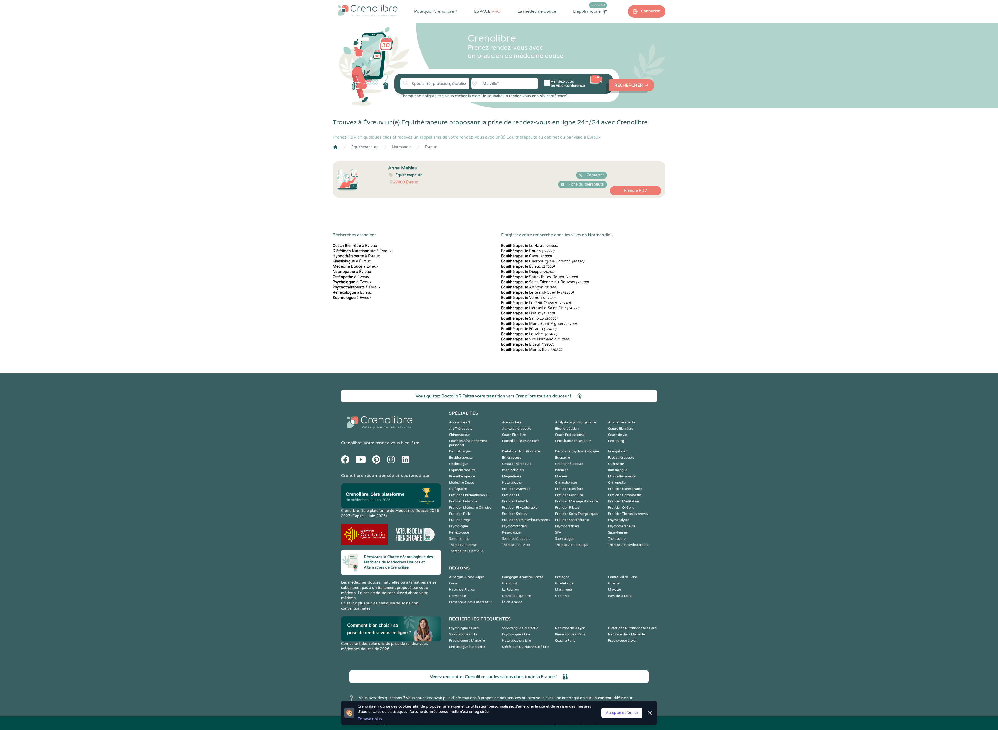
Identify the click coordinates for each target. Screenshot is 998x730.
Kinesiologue (617, 470)
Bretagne (562, 577)
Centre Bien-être (620, 428)
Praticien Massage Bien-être (576, 501)
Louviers (529, 334)
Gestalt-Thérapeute (516, 464)
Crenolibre (351, 442)
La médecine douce (536, 11)
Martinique (563, 589)
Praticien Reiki (460, 514)
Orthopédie (617, 482)
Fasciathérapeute (621, 457)
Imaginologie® (513, 470)
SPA (558, 532)
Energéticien (617, 451)
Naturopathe (512, 482)
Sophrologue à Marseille (520, 628)
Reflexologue (459, 532)
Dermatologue (460, 451)
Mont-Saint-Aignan (539, 323)
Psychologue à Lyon (622, 640)
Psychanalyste (618, 520)
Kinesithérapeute (462, 476)
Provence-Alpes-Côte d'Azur (470, 602)
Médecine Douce (461, 482)
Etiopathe (562, 457)
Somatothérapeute (516, 539)
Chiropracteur (459, 435)
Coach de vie (617, 435)
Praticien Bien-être (569, 489)
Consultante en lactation (573, 441)
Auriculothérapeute (516, 428)
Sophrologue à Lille (463, 634)
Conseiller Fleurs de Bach (520, 441)
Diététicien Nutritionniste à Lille (525, 647)
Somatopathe (459, 539)
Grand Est (509, 583)
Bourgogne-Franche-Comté (522, 577)
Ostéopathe (458, 489)
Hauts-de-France (462, 589)
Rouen (527, 251)
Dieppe (528, 271)
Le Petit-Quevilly (536, 303)
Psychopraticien (567, 526)
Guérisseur (616, 464)
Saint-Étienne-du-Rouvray (545, 282)
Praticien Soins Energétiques (576, 514)
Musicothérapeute (622, 476)
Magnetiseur (511, 476)
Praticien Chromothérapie (468, 495)
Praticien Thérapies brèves (628, 514)
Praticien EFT (512, 495)
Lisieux (528, 313)
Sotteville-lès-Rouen (539, 277)
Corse (453, 583)
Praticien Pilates (567, 507)
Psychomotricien (514, 526)
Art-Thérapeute (460, 428)
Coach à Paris (565, 640)
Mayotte (614, 589)
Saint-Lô (529, 318)
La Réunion (510, 589)
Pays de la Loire (620, 596)
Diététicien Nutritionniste (521, 451)
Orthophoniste (566, 482)
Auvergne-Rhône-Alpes (466, 577)
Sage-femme (618, 532)
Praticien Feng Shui (569, 495)
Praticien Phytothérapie (519, 507)
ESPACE (487, 11)
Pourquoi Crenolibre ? (435, 11)
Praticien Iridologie (463, 501)
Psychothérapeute (621, 526)
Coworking (616, 441)
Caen (526, 256)
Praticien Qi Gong (621, 507)
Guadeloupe (564, 583)
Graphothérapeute (569, 464)
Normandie (401, 147)
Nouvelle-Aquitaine (516, 596)
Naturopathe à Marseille (626, 634)
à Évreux (355, 246)
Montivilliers (532, 349)
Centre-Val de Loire (622, 577)
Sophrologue (564, 539)
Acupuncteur (511, 422)
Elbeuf (527, 344)
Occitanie (562, 596)
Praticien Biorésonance (625, 489)
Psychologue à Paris (464, 628)
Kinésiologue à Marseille (467, 647)
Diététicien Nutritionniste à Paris (632, 628)
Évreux (431, 147)
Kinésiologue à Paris (570, 634)
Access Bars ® (459, 422)
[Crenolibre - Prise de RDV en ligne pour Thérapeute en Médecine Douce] (368, 10)
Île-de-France (512, 602)
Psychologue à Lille (516, 634)
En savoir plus (370, 719)
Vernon (528, 297)
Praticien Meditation (623, 501)
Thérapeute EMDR (516, 545)
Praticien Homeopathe (625, 495)
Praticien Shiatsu (514, 514)
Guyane (613, 583)
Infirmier (561, 470)
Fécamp (528, 329)
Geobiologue (458, 464)
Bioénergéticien (567, 428)
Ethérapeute (511, 457)
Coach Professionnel (570, 435)
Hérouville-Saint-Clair (540, 308)
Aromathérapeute (621, 422)
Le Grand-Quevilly (537, 292)
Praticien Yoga (460, 520)
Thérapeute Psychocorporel (628, 545)
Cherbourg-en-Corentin (542, 261)
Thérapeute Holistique (571, 545)
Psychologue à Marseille (467, 640)
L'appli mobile (589, 11)
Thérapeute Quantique (466, 551)
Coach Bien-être (514, 435)
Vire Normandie (535, 339)
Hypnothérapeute (462, 470)
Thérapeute (617, 539)
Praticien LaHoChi (515, 501)
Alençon (529, 287)
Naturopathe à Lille (516, 640)
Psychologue (458, 526)
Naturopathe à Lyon (570, 628)
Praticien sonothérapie (572, 520)
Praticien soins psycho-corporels (526, 520)
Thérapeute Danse (463, 545)
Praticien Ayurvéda (516, 489)
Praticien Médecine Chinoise (470, 507)
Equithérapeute (364, 147)
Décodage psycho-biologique (577, 451)
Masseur (561, 476)
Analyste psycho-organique (575, 422)
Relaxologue (511, 532)
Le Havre (529, 246)
